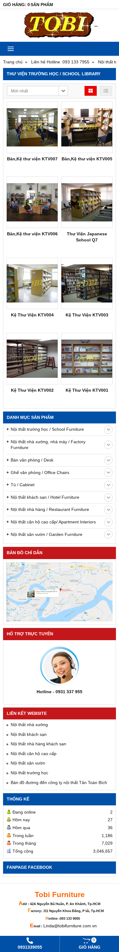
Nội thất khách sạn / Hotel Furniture (45, 497)
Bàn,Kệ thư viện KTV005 (87, 158)
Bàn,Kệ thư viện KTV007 (32, 158)
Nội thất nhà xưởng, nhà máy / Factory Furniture (48, 444)
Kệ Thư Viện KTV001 (87, 390)
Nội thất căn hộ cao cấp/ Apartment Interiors (53, 521)
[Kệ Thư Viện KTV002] (32, 358)
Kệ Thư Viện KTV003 (87, 314)
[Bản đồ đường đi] (59, 592)
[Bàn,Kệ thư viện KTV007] (32, 127)
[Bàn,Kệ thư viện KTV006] (32, 202)
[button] (37, 91)
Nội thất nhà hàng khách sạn (38, 743)
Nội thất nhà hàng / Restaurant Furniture (50, 509)
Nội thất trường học (29, 772)
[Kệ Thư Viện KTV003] (86, 283)
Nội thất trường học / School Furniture (47, 429)
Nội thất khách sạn (29, 734)
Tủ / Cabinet (22, 484)
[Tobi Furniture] (59, 25)
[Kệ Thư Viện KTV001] (86, 358)
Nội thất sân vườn (28, 763)
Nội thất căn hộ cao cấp (33, 753)
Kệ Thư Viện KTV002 (32, 390)
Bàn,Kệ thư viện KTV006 (32, 233)
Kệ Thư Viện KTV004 (32, 314)
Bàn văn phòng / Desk (32, 460)
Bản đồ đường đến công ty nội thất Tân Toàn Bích (59, 782)
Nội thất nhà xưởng (29, 724)
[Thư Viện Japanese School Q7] (86, 202)
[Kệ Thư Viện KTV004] (32, 283)
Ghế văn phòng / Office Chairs (40, 472)
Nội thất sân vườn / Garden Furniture (46, 534)
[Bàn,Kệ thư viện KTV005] (86, 127)
